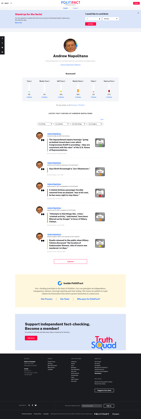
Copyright (46, 414)
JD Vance (50, 363)
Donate (136, 3)
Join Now (90, 24)
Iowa (72, 365)
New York (73, 371)
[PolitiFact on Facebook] (32, 405)
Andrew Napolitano (54, 134)
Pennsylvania (74, 375)
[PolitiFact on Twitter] (29, 405)
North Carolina (75, 373)
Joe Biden (50, 369)
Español (75, 8)
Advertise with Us (99, 369)
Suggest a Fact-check (104, 390)
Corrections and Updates (101, 371)
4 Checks (78, 97)
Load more (70, 261)
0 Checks (44, 97)
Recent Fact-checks (100, 383)
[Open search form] (11, 3)
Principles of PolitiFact (78, 105)
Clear (102, 119)
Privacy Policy (37, 414)
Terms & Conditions (27, 414)
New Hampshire (75, 369)
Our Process (46, 299)
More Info (18, 23)
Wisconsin (74, 381)
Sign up (108, 406)
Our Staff (97, 363)
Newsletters (98, 373)
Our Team (64, 299)
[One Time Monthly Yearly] (111, 18)
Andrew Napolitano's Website (71, 65)
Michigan (73, 367)
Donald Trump (51, 361)
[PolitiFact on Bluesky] (35, 405)
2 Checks (61, 97)
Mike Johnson (51, 367)
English (65, 8)
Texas (72, 377)
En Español (98, 365)
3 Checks (109, 97)
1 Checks (29, 97)
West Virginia (74, 379)
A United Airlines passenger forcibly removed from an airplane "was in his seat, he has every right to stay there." (69, 192)
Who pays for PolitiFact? (88, 299)
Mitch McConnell (52, 365)
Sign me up (31, 338)
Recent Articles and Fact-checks (103, 382)
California (73, 361)
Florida (73, 363)
